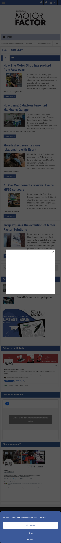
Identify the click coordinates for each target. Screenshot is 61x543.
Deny (31, 533)
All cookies (30, 525)
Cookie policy (29, 539)
